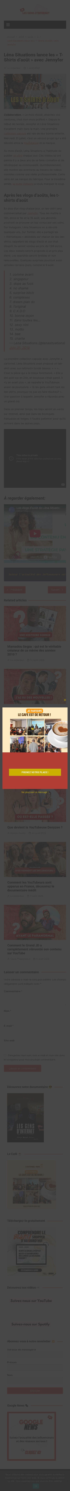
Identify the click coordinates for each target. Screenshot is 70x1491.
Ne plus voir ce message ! (35, 792)
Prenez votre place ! (35, 772)
